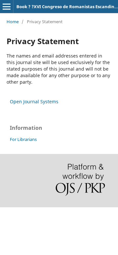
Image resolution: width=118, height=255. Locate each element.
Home (13, 22)
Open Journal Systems (34, 101)
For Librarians (23, 139)
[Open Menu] (6, 6)
